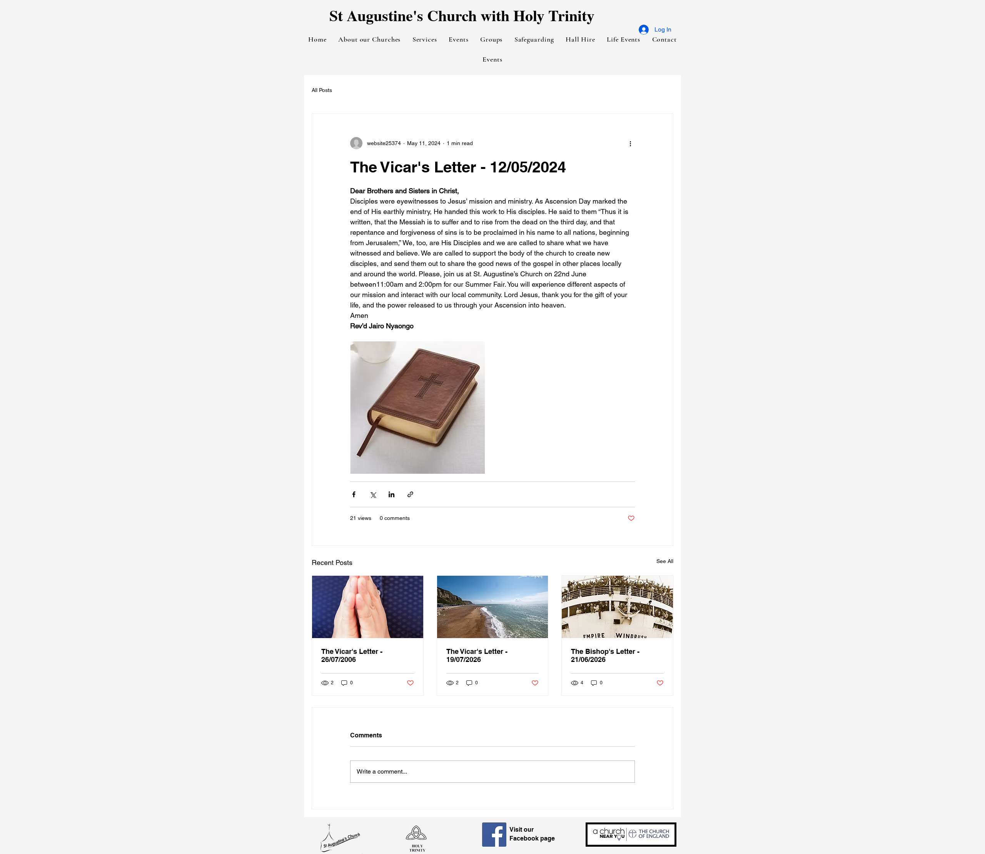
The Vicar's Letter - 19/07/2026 (477, 655)
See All (664, 561)
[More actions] (630, 143)
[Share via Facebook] (353, 494)
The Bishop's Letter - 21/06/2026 (605, 655)
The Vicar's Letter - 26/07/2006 (351, 655)
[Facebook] (494, 834)
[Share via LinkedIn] (391, 494)
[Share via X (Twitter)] (372, 494)
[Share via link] (410, 494)
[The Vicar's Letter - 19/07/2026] (492, 607)
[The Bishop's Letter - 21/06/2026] (617, 607)
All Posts (322, 90)
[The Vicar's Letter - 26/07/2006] (367, 607)
